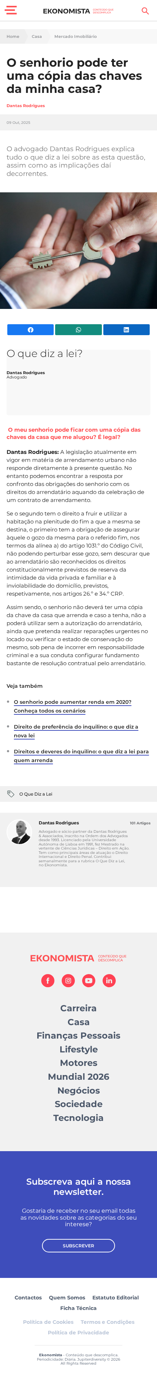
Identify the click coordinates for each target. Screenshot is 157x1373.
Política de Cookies (48, 1322)
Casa (37, 36)
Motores (78, 1063)
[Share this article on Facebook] (30, 329)
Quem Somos (67, 1297)
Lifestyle (79, 1049)
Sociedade (79, 1104)
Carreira (78, 1008)
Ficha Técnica (78, 1308)
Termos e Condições (107, 1322)
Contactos (28, 1297)
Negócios (78, 1090)
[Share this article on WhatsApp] (78, 329)
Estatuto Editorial (115, 1297)
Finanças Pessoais (78, 1035)
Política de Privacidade (78, 1332)
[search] (145, 11)
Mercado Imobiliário (75, 36)
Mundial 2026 (78, 1076)
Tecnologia (78, 1118)
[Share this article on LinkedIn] (126, 329)
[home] (78, 10)
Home (13, 36)
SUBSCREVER (78, 1245)
